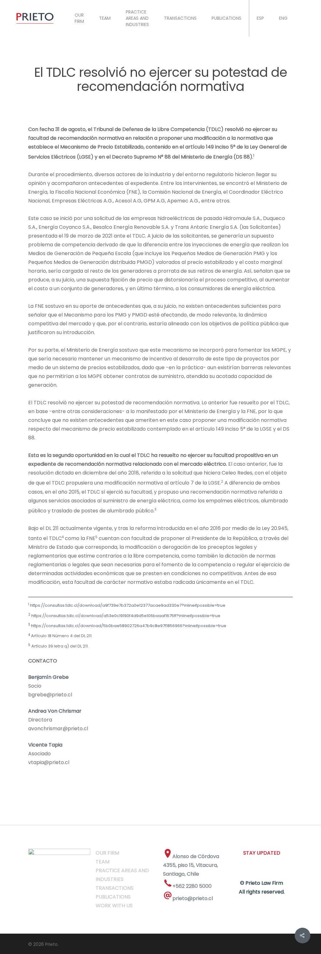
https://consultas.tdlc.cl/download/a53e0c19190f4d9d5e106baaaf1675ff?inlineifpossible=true (125, 616)
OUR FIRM (79, 18)
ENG (283, 18)
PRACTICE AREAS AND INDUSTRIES (137, 18)
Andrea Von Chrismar (55, 711)
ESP (260, 18)
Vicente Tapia (45, 744)
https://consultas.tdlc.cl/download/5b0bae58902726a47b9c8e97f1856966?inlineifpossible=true (128, 626)
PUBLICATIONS (226, 18)
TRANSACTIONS (180, 18)
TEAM (105, 18)
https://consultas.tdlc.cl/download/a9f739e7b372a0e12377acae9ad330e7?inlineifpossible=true (127, 606)
